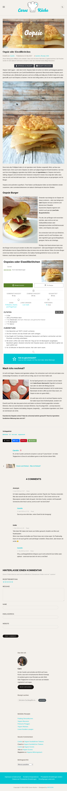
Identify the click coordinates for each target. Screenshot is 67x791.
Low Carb (26, 305)
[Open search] (62, 7)
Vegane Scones (29, 747)
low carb (14, 434)
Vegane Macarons (23, 721)
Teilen (16, 440)
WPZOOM (50, 787)
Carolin (12, 56)
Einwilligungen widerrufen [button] (47, 779)
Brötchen (5, 434)
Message (6, 586)
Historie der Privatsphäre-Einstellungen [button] (24, 779)
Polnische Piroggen (24, 724)
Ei (10, 434)
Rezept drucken (44, 66)
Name (5, 604)
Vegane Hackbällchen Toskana (34, 741)
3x (62, 312)
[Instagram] (20, 450)
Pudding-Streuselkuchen (25, 718)
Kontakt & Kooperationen (31, 777)
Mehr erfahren (26, 687)
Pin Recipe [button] (50, 285)
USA (47, 56)
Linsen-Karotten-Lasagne (25, 729)
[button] (4, 270)
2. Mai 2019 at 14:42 (23, 551)
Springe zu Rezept (24, 66)
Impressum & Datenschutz (13, 777)
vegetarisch (21, 434)
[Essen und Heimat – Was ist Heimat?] (10, 466)
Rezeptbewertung (10, 579)
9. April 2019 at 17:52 (23, 511)
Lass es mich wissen (24, 360)
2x (59, 312)
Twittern (8, 440)
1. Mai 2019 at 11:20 (18, 528)
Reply (28, 491)
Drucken (33, 440)
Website (6, 623)
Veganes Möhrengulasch (34, 752)
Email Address (8, 614)
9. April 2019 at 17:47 (19, 491)
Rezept (43, 56)
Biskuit (15, 172)
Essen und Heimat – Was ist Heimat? (28, 466)
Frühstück (8, 305)
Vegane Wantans (23, 726)
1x (56, 312)
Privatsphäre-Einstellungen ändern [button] (51, 777)
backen (38, 56)
